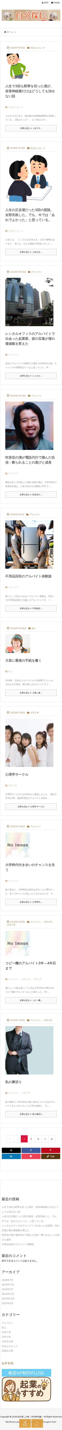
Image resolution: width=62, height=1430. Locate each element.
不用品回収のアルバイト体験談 (28, 576)
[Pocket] (31, 1156)
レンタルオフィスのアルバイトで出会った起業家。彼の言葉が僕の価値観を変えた (30, 339)
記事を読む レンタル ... (31, 375)
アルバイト (36, 271)
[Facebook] (31, 1150)
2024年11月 (8, 1284)
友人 (34, 628)
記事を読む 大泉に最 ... (31, 692)
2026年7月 (7, 1279)
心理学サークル (16, 774)
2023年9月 (7, 1303)
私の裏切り (13, 1082)
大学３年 (11, 924)
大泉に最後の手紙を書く (23, 660)
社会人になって (37, 47)
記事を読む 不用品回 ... (31, 608)
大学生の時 (7, 1341)
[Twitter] (11, 1150)
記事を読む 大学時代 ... (31, 902)
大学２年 (34, 712)
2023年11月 (8, 1293)
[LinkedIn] (11, 1156)
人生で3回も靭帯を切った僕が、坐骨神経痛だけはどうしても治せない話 (30, 91)
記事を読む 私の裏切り (31, 1114)
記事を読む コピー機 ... (31, 1000)
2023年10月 (8, 1298)
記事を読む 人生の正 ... (31, 252)
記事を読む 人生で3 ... (31, 128)
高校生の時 (7, 1350)
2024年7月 (7, 1289)
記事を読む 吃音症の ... (31, 494)
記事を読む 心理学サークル (31, 806)
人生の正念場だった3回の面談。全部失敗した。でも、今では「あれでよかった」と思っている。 (30, 215)
